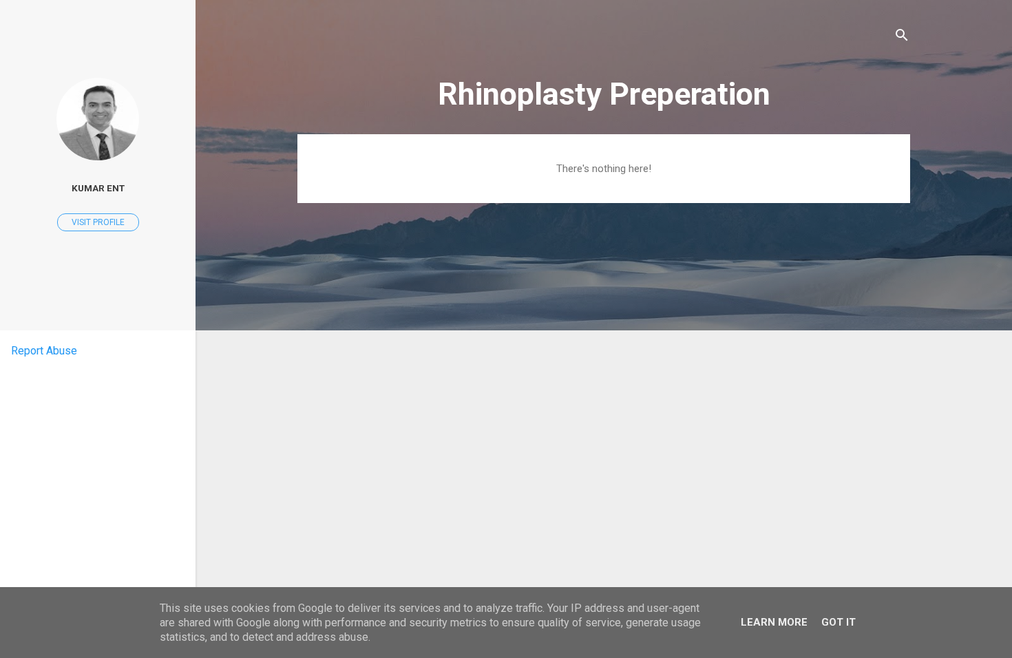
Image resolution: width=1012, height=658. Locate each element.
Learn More (774, 622)
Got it (838, 622)
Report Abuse (44, 350)
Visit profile (98, 222)
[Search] (902, 38)
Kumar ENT (98, 187)
